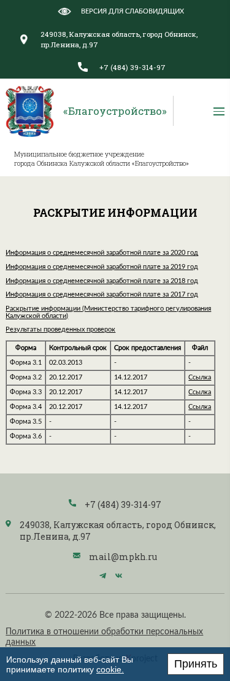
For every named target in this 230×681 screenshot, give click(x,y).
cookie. (110, 669)
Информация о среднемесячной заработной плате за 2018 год (102, 281)
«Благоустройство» (115, 111)
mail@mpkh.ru (123, 556)
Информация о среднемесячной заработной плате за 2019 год (102, 267)
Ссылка (199, 378)
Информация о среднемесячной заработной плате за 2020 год (102, 253)
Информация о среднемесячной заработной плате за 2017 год (102, 295)
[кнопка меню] (218, 111)
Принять (195, 664)
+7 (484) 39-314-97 (132, 67)
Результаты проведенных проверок (60, 330)
